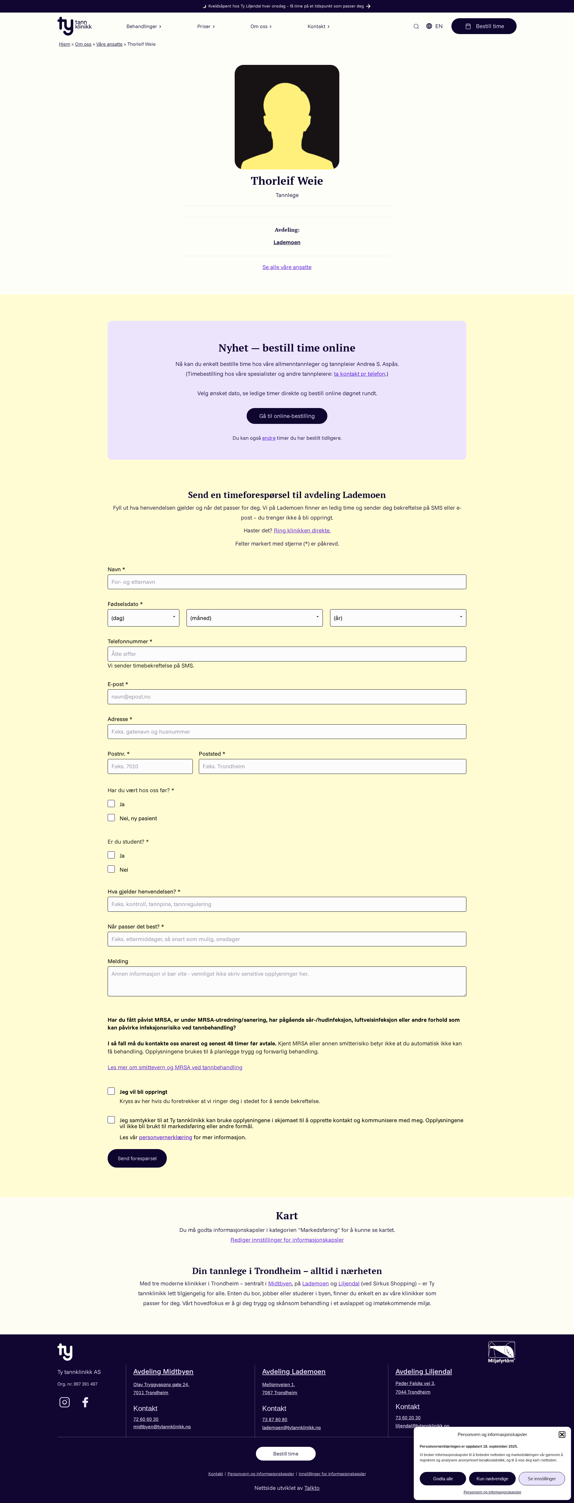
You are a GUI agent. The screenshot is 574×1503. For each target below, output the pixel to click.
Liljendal (349, 1283)
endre (269, 438)
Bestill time (489, 26)
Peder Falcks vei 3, (415, 1383)
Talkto (312, 1487)
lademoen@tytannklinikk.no (291, 1427)
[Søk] (416, 26)
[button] (562, 1435)
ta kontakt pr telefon (359, 373)
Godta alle (443, 1478)
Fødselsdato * (125, 604)
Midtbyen (280, 1283)
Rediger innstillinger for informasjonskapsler (287, 1239)
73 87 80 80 (274, 1419)
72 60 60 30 (145, 1419)
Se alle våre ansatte (287, 267)
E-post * (118, 684)
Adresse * (120, 719)
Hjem (64, 44)
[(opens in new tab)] (502, 1351)
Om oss (83, 44)
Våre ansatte (109, 44)
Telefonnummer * (130, 641)
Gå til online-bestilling (287, 415)
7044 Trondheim (413, 1392)
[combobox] (143, 618)
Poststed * (212, 753)
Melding (118, 961)
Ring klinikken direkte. (302, 530)
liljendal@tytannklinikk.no (422, 1426)
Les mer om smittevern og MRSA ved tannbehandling (175, 1067)
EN (439, 26)
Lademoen (287, 242)
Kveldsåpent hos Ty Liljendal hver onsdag (286, 6)
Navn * (116, 569)
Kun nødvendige (492, 1478)
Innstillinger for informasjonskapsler (332, 1473)
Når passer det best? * (136, 926)
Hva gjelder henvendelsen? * (144, 891)
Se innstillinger (542, 1478)
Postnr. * (119, 753)
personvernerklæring (165, 1137)
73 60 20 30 (408, 1417)
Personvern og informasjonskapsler (492, 1492)
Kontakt (215, 1473)
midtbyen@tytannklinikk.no (162, 1426)
